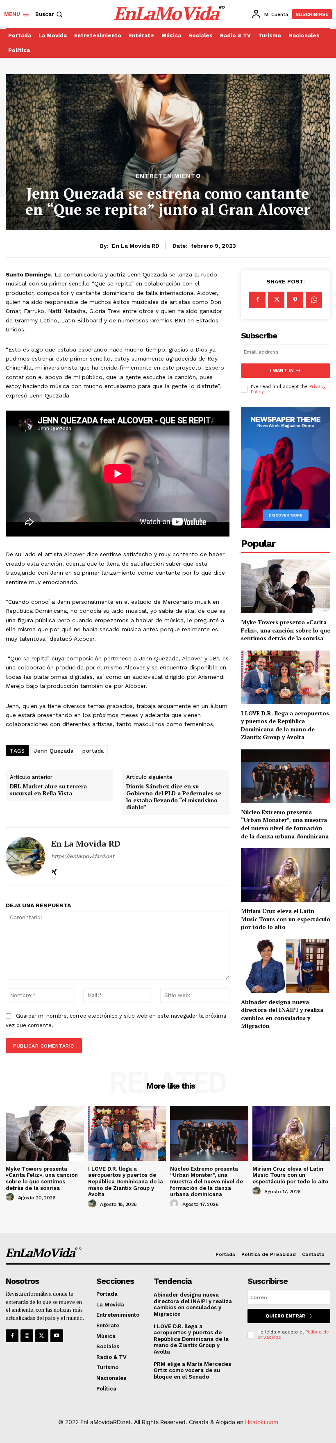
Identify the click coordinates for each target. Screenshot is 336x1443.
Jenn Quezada (53, 751)
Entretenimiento (168, 176)
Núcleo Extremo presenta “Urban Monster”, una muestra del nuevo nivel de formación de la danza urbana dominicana (285, 824)
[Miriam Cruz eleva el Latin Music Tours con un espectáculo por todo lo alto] (285, 875)
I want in (282, 370)
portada (93, 751)
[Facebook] (257, 300)
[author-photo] (11, 1197)
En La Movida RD (135, 245)
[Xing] (54, 870)
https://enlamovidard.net (82, 856)
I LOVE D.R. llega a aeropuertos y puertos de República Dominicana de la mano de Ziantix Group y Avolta (285, 725)
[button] (49, 14)
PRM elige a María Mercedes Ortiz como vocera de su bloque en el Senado (192, 1370)
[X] (276, 300)
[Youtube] (56, 1335)
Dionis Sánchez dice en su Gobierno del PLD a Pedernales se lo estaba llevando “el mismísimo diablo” (173, 797)
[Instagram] (26, 1335)
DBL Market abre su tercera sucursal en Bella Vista (48, 790)
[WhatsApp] (314, 300)
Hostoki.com (261, 1421)
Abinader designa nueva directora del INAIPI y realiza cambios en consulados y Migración (282, 1014)
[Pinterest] (295, 300)
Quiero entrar (285, 1316)
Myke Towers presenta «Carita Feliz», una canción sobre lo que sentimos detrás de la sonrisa (285, 630)
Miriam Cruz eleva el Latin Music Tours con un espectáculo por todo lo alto (285, 919)
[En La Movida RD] (25, 856)
